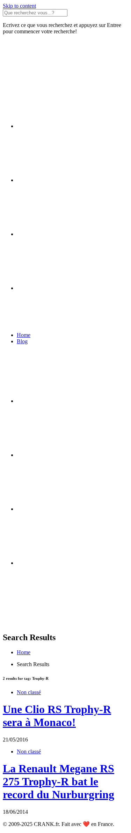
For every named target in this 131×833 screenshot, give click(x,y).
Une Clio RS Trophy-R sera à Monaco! (57, 716)
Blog (22, 341)
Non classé (29, 692)
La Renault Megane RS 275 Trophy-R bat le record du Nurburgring (58, 781)
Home (23, 335)
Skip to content (19, 6)
